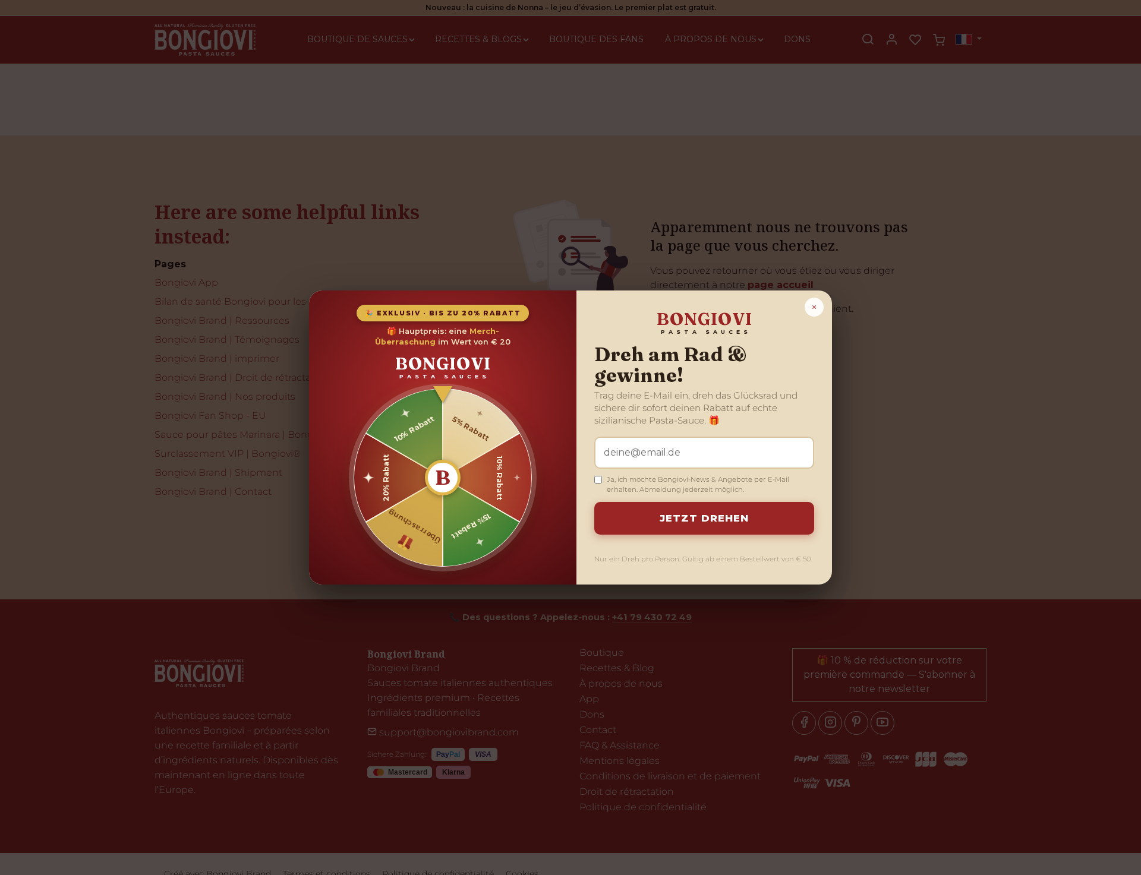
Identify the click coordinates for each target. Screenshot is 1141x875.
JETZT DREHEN (704, 518)
